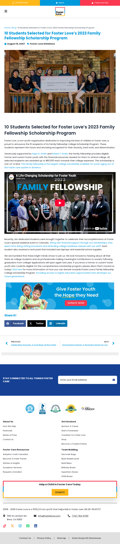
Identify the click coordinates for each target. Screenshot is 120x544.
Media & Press (10, 435)
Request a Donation (12, 472)
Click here (17, 269)
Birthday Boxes (68, 467)
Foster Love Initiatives (42, 43)
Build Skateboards (70, 458)
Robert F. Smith (60, 153)
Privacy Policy (44, 538)
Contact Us (8, 439)
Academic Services (12, 467)
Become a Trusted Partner (74, 443)
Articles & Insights (11, 463)
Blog (14, 27)
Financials (7, 430)
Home (7, 27)
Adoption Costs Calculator (15, 454)
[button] (15, 323)
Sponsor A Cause (69, 426)
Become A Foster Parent (14, 458)
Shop (63, 439)
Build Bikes (66, 463)
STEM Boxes (67, 476)
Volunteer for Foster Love (73, 435)
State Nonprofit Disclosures (86, 538)
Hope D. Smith (39, 153)
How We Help (9, 426)
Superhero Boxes (69, 472)
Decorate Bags (68, 454)
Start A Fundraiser (69, 430)
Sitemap (61, 538)
